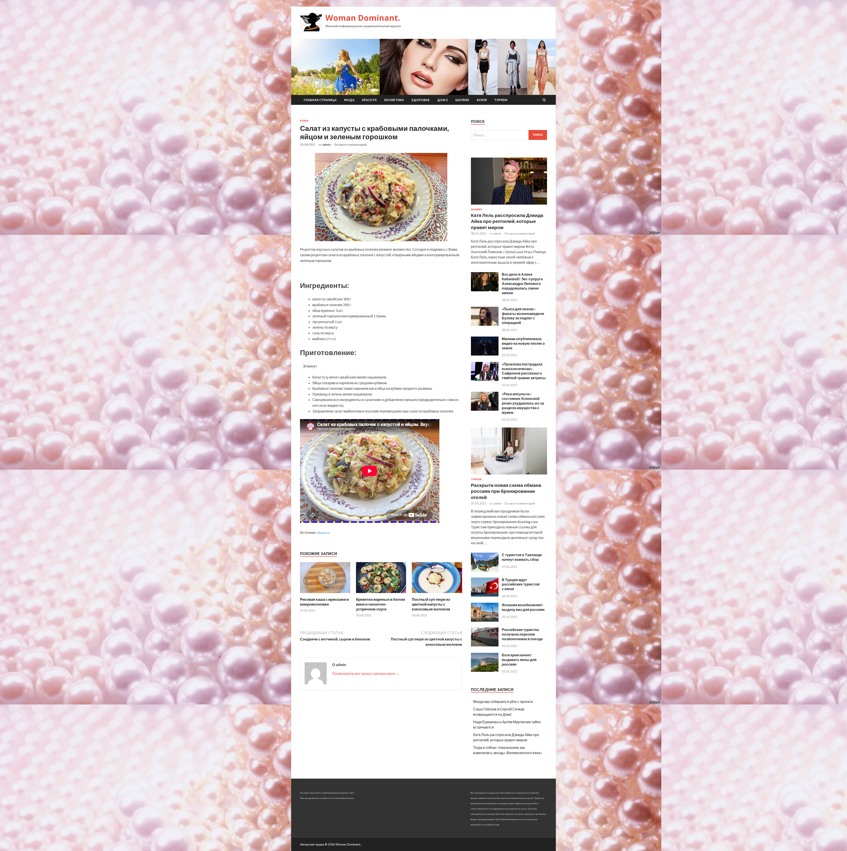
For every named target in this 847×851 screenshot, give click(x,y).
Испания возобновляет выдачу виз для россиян (523, 607)
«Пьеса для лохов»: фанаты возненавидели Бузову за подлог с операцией (523, 316)
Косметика (394, 100)
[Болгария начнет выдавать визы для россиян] (484, 670)
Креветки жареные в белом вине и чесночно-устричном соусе (380, 604)
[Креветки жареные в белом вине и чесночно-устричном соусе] (381, 594)
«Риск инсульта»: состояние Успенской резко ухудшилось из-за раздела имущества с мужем (523, 403)
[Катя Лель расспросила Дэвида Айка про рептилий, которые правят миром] (509, 205)
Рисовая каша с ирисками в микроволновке (324, 601)
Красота (369, 100)
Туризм (500, 100)
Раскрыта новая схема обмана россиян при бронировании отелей (506, 491)
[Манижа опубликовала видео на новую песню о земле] (484, 354)
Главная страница (320, 100)
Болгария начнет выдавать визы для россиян (519, 659)
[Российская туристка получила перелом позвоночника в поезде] (484, 645)
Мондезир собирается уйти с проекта (503, 701)
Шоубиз (462, 100)
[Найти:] (509, 135)
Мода (349, 100)
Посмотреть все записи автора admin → (366, 673)
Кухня (482, 100)
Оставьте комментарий (350, 144)
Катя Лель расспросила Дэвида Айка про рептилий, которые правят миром (507, 221)
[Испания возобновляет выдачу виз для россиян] (484, 620)
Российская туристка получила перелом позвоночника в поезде (522, 634)
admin (326, 144)
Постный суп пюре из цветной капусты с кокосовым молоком (431, 604)
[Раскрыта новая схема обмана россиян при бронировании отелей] (509, 475)
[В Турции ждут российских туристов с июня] (484, 595)
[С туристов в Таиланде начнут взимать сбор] (484, 570)
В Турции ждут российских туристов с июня (521, 584)
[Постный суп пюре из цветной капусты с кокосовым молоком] (437, 594)
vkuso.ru (323, 532)
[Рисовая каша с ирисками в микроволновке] (325, 594)
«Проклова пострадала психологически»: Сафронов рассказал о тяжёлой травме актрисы (524, 371)
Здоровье (420, 100)
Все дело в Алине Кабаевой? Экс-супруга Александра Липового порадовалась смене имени (522, 283)
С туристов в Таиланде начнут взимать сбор (522, 557)
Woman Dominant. (362, 17)
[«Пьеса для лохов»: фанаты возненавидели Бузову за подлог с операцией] (484, 324)
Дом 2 (442, 100)
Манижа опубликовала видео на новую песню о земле (523, 343)
